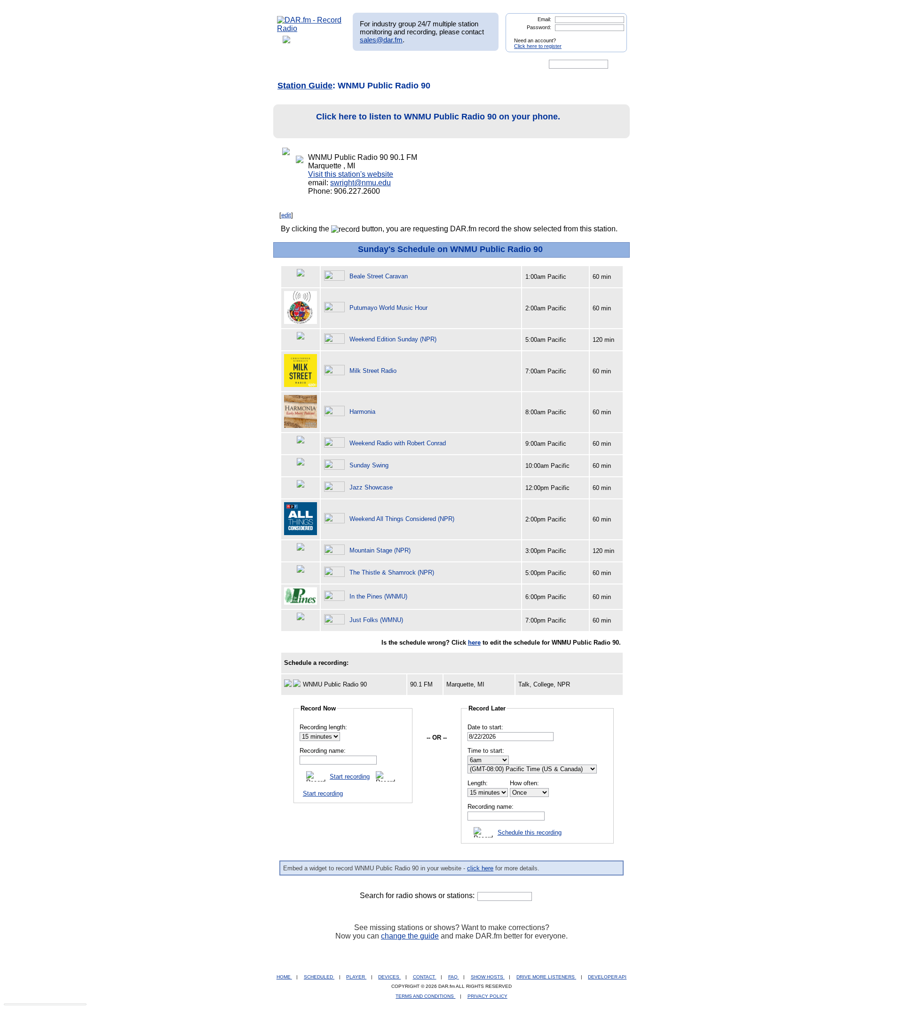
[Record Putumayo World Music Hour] (336, 307)
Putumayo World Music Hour (388, 307)
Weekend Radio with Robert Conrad (397, 443)
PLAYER (356, 976)
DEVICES (389, 976)
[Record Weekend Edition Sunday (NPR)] (336, 339)
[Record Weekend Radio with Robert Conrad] (336, 443)
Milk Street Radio (372, 370)
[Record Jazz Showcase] (336, 487)
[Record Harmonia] (336, 411)
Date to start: (485, 727)
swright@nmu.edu (360, 183)
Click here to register (538, 46)
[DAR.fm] (309, 28)
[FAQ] (459, 64)
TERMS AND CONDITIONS (425, 996)
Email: (544, 19)
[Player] (385, 64)
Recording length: (323, 727)
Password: (539, 27)
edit (286, 215)
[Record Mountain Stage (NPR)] (336, 550)
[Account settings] (496, 64)
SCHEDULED (319, 976)
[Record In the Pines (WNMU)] (336, 596)
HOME (284, 976)
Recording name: (323, 750)
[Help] (424, 64)
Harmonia (362, 411)
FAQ (453, 976)
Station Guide (305, 85)
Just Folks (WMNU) (376, 619)
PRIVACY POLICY (487, 996)
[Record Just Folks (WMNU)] (336, 619)
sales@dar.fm (381, 40)
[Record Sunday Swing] (336, 465)
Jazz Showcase (371, 487)
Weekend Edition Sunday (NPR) (392, 339)
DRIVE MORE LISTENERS (546, 976)
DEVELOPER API (607, 976)
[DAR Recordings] (339, 64)
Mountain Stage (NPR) (380, 550)
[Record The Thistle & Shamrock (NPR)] (336, 572)
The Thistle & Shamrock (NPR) (391, 572)
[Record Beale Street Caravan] (336, 276)
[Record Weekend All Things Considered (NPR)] (336, 518)
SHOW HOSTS (488, 976)
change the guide (410, 936)
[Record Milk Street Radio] (336, 370)
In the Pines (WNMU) (378, 596)
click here (480, 868)
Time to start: (485, 750)
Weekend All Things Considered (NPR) (401, 518)
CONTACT (424, 976)
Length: (477, 783)
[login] (612, 36)
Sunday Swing (368, 465)
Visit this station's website (350, 174)
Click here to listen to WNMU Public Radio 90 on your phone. (438, 116)
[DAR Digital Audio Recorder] (293, 64)
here (474, 642)
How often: (524, 783)
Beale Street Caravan (378, 276)
